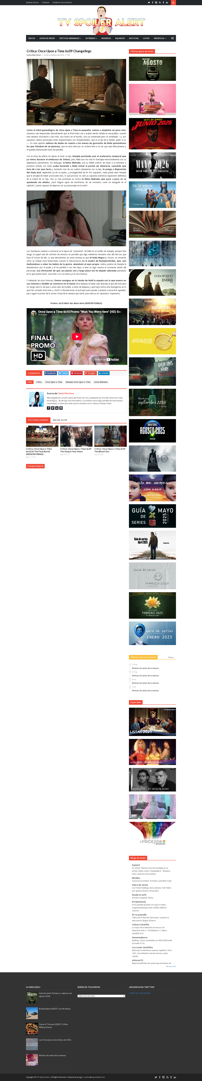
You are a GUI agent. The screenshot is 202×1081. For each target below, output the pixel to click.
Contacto (45, 2)
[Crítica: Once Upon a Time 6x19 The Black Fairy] (110, 436)
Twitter (65, 373)
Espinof (136, 865)
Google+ (92, 373)
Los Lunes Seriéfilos (142, 947)
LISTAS (146, 38)
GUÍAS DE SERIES (47, 38)
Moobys (136, 878)
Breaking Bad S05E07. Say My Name (54, 1009)
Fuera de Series (140, 885)
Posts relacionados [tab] (38, 420)
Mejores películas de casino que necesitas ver (151, 963)
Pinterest (78, 373)
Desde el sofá (139, 895)
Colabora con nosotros (62, 2)
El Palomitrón (139, 902)
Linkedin (105, 373)
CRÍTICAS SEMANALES (69, 38)
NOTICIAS (134, 38)
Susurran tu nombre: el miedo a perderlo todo (152, 881)
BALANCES (120, 38)
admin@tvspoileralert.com (95, 1077)
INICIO (31, 38)
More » (171, 657)
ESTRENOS (90, 38)
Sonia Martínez (34, 55)
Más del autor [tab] (60, 420)
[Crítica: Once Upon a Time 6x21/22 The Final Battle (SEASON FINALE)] (42, 436)
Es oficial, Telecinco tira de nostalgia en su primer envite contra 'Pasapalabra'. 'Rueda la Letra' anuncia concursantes (151, 871)
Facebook (51, 373)
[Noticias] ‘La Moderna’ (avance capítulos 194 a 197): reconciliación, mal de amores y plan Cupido (152, 953)
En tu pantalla (139, 915)
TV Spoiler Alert (44, 1077)
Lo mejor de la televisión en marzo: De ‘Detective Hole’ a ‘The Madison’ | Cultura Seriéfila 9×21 (149, 930)
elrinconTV (137, 960)
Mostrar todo (171, 966)
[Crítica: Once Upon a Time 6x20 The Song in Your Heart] (76, 436)
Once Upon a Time (53, 382)
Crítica (39, 382)
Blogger (80, 1077)
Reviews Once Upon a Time (78, 382)
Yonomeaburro (139, 937)
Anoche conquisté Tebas (142, 898)
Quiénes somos (32, 2)
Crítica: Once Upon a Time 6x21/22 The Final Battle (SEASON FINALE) (39, 451)
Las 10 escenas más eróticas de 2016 (55, 1040)
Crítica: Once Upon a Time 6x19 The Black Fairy (109, 450)
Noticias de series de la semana (145, 668)
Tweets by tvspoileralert (140, 993)
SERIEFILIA (159, 38)
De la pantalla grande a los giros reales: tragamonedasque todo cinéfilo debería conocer (149, 908)
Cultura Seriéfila (140, 924)
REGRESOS (106, 38)
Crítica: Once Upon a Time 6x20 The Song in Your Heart (75, 450)
